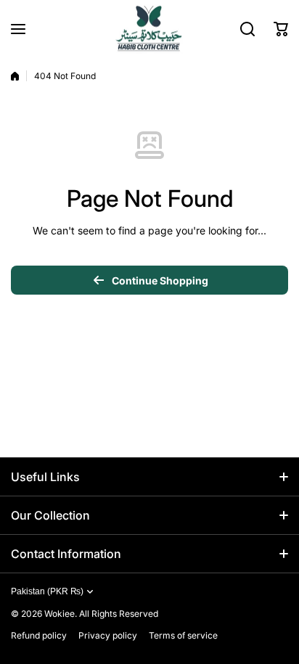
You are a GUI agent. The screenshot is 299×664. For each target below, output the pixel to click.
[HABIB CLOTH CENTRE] (149, 28)
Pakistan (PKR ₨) (47, 591)
